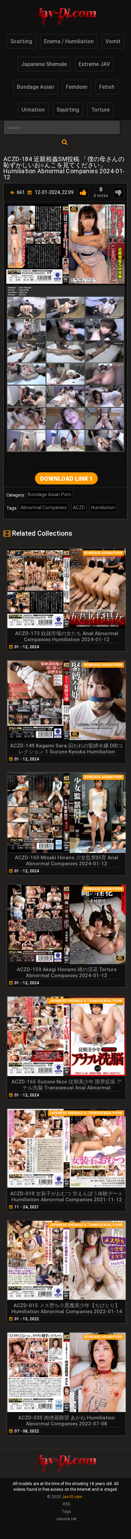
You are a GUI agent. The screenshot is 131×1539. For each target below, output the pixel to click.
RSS (66, 1504)
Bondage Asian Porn (49, 494)
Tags (66, 1511)
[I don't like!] (119, 192)
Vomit (113, 41)
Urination (33, 110)
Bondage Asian (35, 87)
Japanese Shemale (44, 64)
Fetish (107, 87)
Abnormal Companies (43, 507)
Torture (100, 110)
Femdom (76, 87)
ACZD (79, 507)
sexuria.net (66, 1519)
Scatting (21, 41)
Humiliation (103, 507)
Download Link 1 (66, 478)
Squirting (67, 110)
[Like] (83, 192)
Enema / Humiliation (69, 41)
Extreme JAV (94, 64)
